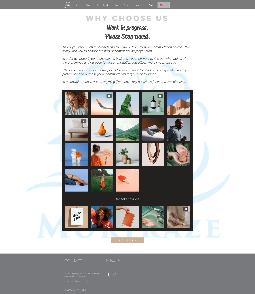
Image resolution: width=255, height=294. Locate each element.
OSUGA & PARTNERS (76, 290)
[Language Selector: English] (164, 5)
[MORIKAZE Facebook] (108, 274)
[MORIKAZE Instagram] (114, 274)
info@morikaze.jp (81, 281)
